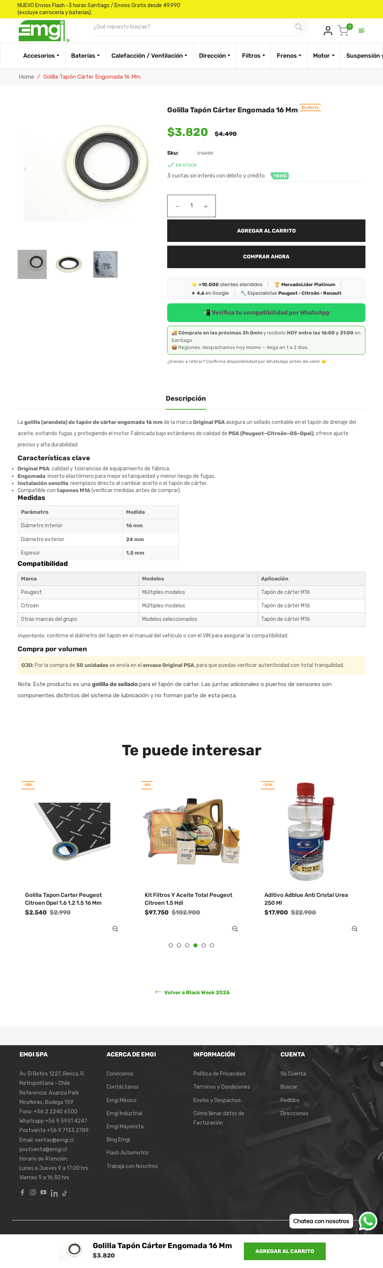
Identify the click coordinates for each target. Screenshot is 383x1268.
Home (26, 76)
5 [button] (204, 945)
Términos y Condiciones (221, 1087)
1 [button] (171, 945)
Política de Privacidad (219, 1074)
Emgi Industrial (124, 1113)
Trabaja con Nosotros (132, 1166)
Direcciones (295, 1113)
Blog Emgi (118, 1140)
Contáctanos (123, 1087)
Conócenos (120, 1074)
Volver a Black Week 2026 (196, 992)
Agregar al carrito (284, 1251)
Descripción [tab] (186, 398)
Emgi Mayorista (125, 1126)
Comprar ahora (266, 257)
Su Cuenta (293, 1074)
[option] (72, 861)
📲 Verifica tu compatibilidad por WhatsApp (266, 312)
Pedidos (290, 1100)
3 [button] (187, 945)
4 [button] (195, 945)
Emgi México (122, 1100)
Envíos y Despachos (217, 1100)
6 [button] (212, 945)
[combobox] (191, 27)
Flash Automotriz (128, 1153)
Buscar (289, 1087)
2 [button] (179, 945)
